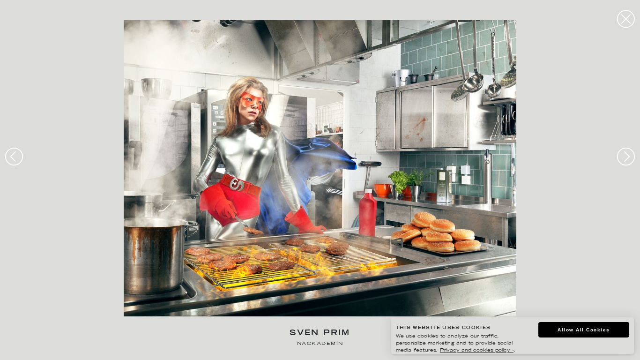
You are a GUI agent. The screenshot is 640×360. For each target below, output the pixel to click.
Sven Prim (320, 333)
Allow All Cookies (584, 329)
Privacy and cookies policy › (476, 350)
